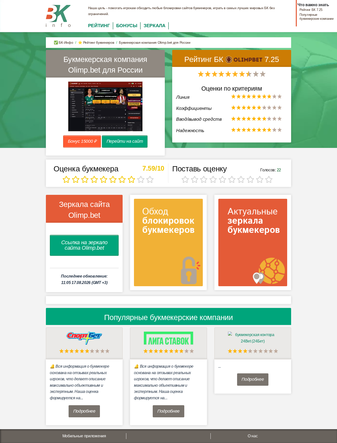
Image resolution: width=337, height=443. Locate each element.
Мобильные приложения (84, 436)
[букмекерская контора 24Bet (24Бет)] (252, 338)
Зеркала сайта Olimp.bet (84, 209)
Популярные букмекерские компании (317, 16)
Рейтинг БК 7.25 (311, 10)
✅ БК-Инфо (63, 42)
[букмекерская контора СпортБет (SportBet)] (84, 338)
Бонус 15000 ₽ (82, 141)
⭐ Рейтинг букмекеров (96, 42)
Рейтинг (99, 25)
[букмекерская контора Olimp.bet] (244, 59)
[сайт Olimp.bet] (105, 106)
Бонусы (126, 25)
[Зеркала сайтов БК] (252, 244)
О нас (253, 436)
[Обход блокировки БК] (168, 244)
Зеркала (155, 25)
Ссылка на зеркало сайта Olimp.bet (84, 245)
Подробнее (84, 411)
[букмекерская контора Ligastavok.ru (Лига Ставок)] (168, 338)
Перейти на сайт (125, 141)
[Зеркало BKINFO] (58, 16)
